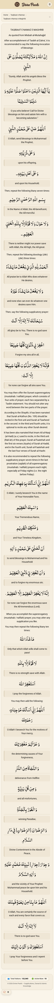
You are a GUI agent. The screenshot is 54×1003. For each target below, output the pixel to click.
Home (5, 15)
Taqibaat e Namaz (18, 15)
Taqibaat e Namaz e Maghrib (14, 19)
